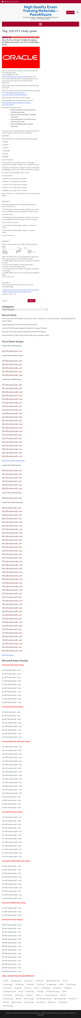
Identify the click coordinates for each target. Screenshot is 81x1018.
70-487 (61, 984)
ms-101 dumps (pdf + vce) (11, 828)
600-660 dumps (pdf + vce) (12, 579)
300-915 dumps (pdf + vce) (12, 371)
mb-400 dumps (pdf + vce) (12, 779)
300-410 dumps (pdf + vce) (12, 385)
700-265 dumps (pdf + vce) (12, 604)
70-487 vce (27, 988)
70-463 (64, 981)
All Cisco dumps (7, 655)
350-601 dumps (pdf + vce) (12, 478)
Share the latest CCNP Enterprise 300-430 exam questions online (25, 335)
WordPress (40, 1015)
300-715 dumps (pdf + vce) (12, 438)
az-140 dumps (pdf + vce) (11, 677)
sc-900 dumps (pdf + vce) (11, 898)
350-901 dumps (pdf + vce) (12, 364)
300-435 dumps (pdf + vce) (12, 403)
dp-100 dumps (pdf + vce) (11, 723)
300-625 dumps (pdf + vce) (12, 428)
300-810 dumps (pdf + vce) (12, 456)
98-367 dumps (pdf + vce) (11, 950)
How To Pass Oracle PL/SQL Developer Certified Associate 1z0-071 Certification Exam (20, 42)
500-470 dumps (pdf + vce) (12, 551)
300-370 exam (29, 1002)
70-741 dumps (29, 991)
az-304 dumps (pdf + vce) (11, 692)
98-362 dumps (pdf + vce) (11, 932)
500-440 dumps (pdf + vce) (12, 561)
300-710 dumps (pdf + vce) (12, 435)
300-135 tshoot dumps (44, 999)
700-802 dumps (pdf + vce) (12, 636)
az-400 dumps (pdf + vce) (11, 695)
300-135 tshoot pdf (60, 999)
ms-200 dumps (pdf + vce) (12, 831)
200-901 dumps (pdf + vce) (12, 361)
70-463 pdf (30, 984)
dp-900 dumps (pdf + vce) (12, 877)
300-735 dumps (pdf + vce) (12, 453)
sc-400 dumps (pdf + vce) (11, 915)
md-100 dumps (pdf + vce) (12, 817)
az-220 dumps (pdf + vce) (11, 685)
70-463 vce (40, 984)
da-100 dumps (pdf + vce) (11, 719)
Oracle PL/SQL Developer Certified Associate (26, 37)
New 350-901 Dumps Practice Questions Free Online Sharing (24, 332)
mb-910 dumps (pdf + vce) (11, 884)
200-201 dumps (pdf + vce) (12, 515)
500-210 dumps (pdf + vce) (12, 568)
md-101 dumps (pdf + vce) (11, 821)
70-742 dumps (7, 995)
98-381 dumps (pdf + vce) (11, 964)
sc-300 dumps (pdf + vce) (11, 912)
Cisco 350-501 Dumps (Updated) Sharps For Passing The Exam (24, 328)
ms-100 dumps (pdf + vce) (11, 824)
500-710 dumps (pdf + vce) (12, 547)
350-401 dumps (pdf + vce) (12, 470)
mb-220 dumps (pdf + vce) (12, 754)
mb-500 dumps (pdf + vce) (12, 783)
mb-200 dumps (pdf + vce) (12, 747)
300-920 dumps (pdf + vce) (12, 375)
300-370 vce (52, 1002)
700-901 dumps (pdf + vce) (12, 640)
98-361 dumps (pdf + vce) (11, 928)
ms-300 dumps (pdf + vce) (12, 842)
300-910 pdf (63, 1002)
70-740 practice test (9, 991)
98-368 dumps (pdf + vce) (11, 953)
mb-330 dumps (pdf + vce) (12, 775)
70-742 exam (19, 995)
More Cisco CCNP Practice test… (13, 461)
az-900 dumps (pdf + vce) (11, 870)
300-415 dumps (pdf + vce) (12, 388)
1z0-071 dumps (7, 37)
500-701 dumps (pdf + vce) (12, 558)
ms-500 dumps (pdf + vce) (12, 849)
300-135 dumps (29, 999)
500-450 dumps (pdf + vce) (12, 565)
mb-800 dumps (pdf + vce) (12, 793)
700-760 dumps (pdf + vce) (12, 626)
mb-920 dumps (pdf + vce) (12, 888)
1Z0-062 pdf (39, 981)
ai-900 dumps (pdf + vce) (11, 873)
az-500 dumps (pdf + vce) (11, 699)
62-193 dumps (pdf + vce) (11, 866)
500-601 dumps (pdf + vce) (12, 540)
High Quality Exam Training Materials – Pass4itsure (40, 11)
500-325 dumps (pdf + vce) (12, 533)
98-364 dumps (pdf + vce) (11, 939)
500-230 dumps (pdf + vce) (12, 529)
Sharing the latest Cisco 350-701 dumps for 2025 (19, 325)
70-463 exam (19, 984)
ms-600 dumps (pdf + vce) (12, 853)
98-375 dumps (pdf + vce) (11, 961)
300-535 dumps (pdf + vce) (12, 413)
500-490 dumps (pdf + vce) (12, 536)
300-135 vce (73, 999)
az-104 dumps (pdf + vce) (11, 670)
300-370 (6, 1002)
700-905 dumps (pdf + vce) (12, 643)
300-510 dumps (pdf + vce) (12, 406)
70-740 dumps (45, 988)
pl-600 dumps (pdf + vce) (11, 808)
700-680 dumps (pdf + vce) (12, 622)
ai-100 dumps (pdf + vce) (11, 712)
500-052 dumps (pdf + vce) (12, 522)
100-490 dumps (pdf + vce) (12, 511)
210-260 (62, 995)
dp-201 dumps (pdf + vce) (11, 730)
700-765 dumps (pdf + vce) (12, 633)
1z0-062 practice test (53, 981)
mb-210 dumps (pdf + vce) (11, 750)
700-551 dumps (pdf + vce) (12, 615)
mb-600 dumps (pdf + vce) (12, 786)
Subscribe (70, 12)
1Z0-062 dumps (16, 981)
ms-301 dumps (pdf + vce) (11, 846)
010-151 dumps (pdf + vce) (11, 508)
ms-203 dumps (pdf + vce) (12, 839)
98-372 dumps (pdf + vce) (11, 957)
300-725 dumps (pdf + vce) (12, 445)
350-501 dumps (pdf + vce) (12, 474)
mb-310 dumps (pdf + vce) (11, 768)
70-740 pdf (67, 988)
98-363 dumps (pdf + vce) (11, 936)
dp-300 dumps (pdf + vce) (12, 737)
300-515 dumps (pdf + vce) (12, 410)
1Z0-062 (5, 981)
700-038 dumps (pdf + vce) (12, 586)
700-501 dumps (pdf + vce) (12, 608)
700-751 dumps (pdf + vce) (12, 629)
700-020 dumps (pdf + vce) (12, 583)
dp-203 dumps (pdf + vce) (11, 734)
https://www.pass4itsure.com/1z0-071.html (15, 77)
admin (5, 294)
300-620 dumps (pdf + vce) (12, 424)
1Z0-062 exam (28, 981)
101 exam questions (51, 995)
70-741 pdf (40, 991)
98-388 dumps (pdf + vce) (11, 971)
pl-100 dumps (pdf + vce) (11, 797)
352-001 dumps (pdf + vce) (12, 498)
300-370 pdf (41, 1002)
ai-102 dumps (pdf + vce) (11, 716)
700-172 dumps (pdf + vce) (12, 597)
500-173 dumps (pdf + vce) (12, 518)
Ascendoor (63, 1013)
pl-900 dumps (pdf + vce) (11, 891)
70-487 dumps (71, 984)
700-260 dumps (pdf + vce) (12, 601)
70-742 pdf (29, 995)
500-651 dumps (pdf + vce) (12, 543)
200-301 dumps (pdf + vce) (12, 351)
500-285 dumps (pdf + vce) (12, 576)
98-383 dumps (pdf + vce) (11, 968)
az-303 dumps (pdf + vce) (11, 688)
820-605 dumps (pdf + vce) (12, 651)
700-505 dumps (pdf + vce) (12, 611)
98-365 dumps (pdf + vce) (11, 943)
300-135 (18, 999)
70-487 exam (7, 988)
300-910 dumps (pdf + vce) (12, 368)
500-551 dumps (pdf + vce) (12, 554)
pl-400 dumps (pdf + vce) (11, 804)
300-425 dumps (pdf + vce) (12, 395)
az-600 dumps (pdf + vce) (11, 702)
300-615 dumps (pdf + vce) (12, 420)
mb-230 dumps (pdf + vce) (12, 757)
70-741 (21, 991)
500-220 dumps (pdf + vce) (12, 572)
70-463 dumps (8, 984)
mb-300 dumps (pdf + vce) (12, 765)
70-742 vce (38, 995)
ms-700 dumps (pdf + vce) (12, 857)
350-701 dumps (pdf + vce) (12, 481)
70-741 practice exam (52, 991)
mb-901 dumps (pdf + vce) (11, 880)
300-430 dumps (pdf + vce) (12, 399)
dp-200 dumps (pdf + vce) (12, 726)
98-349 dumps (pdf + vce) (11, 925)
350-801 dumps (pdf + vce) (12, 485)
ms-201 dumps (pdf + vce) (11, 835)
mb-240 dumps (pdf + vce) (12, 761)
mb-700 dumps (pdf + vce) (12, 790)
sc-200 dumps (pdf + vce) (11, 908)
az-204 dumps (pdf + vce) (11, 681)
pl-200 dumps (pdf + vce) (11, 800)
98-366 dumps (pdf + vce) (11, 946)
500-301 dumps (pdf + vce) (12, 526)
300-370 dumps (16, 1002)
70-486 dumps (51, 984)
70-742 (64, 991)
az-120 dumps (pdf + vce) (11, 674)
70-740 (36, 988)
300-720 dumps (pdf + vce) (12, 442)
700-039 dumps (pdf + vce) (12, 590)
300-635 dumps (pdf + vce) (12, 431)
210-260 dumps (8, 999)
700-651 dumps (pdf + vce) (12, 618)
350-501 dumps (8, 1006)
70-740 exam (57, 988)
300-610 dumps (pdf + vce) (12, 417)
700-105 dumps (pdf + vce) (12, 593)
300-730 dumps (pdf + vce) (12, 449)
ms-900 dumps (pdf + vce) (12, 895)
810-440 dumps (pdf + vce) (12, 647)
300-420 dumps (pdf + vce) (12, 392)
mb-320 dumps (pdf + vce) (12, 772)
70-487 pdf (17, 988)
